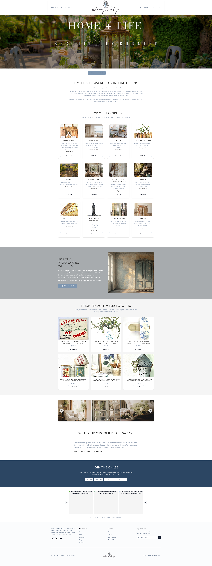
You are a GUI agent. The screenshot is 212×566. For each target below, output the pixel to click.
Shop (153, 7)
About (63, 7)
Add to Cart (73, 349)
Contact (110, 534)
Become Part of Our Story (116, 479)
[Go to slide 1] (104, 419)
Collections (144, 7)
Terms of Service (112, 540)
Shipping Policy (112, 537)
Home (81, 532)
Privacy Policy (147, 555)
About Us (81, 542)
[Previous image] (62, 411)
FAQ (109, 532)
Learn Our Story (115, 73)
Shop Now (69, 155)
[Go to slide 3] (107, 419)
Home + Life (55, 7)
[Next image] (150, 411)
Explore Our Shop (97, 73)
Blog (70, 7)
